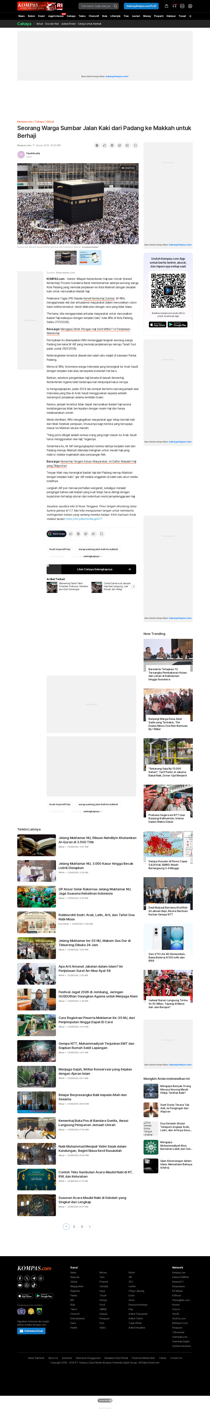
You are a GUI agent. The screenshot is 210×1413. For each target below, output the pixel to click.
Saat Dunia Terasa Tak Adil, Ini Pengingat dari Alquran (174, 1108)
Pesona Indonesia (138, 1304)
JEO (131, 1281)
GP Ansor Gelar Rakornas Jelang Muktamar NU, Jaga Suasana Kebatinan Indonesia (95, 891)
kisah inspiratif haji (59, 549)
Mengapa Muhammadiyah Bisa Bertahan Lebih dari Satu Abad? (176, 1146)
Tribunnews (178, 1332)
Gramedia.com (180, 1336)
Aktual (39, 23)
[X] (27, 1278)
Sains (73, 1323)
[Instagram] (40, 1278)
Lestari (136, 17)
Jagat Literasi (55, 16)
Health (73, 1327)
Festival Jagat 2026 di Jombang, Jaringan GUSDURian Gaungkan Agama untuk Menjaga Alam (98, 994)
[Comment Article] (127, 145)
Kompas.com (25, 121)
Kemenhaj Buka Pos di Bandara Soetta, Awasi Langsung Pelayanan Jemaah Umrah (93, 1123)
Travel (182, 16)
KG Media (177, 1290)
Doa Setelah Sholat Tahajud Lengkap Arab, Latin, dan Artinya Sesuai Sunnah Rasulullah (176, 1127)
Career (162, 1358)
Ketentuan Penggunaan (88, 1358)
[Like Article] (104, 145)
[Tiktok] (34, 1285)
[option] (69, 587)
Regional (75, 1290)
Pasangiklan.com (181, 1300)
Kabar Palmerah (36, 1358)
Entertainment (77, 1318)
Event (41, 16)
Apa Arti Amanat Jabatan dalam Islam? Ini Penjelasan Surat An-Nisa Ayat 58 (91, 968)
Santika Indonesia (181, 1346)
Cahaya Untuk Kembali (89, 23)
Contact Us (176, 1358)
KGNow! (176, 1295)
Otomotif (94, 16)
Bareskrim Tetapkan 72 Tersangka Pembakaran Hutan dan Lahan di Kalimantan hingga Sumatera (167, 674)
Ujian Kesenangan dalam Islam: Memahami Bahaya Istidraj (176, 1164)
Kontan (175, 1304)
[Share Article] (119, 145)
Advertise (67, 1358)
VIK (130, 1277)
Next (89, 1226)
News (21, 16)
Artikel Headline (137, 1327)
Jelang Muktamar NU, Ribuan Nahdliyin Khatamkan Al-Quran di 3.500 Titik (97, 840)
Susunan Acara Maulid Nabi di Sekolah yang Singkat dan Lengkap (92, 1200)
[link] (182, 6)
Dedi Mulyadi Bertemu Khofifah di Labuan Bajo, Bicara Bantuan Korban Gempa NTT (168, 911)
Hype (102, 1290)
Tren (126, 16)
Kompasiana (178, 1286)
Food (102, 1304)
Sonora (176, 1309)
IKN (72, 1300)
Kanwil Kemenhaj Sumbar (99, 298)
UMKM (103, 1309)
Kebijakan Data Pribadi (116, 1358)
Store (132, 1300)
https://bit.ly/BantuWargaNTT (83, 519)
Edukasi (171, 16)
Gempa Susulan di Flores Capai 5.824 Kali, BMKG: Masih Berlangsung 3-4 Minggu (167, 865)
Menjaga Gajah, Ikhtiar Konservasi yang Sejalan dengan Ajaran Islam (95, 1071)
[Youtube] (20, 1285)
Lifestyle (115, 16)
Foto (102, 1323)
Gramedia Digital (180, 1341)
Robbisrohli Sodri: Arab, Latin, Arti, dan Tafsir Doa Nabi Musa (97, 917)
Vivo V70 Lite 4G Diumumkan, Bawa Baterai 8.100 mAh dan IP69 (166, 957)
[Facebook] (20, 1278)
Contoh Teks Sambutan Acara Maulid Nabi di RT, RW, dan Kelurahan (96, 1174)
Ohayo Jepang (136, 1290)
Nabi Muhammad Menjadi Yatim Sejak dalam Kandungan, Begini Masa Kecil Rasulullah (92, 1148)
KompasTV (177, 1281)
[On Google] (97, 145)
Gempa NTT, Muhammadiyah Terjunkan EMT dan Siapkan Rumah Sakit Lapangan (96, 1046)
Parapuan (105, 1318)
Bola (104, 16)
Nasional (74, 1277)
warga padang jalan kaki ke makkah (98, 549)
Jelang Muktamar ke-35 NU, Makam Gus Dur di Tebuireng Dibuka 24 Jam (95, 943)
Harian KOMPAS (180, 1277)
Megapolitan (77, 1286)
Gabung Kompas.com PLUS (141, 6)
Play (131, 1309)
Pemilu (73, 1295)
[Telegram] (34, 1278)
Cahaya (71, 16)
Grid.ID (175, 1313)
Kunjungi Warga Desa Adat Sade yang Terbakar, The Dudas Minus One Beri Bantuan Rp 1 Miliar (168, 724)
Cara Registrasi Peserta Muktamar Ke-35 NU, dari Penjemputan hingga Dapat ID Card (97, 1020)
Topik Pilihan (135, 1323)
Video (103, 1327)
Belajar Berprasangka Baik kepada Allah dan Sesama (93, 1097)
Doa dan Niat (52, 23)
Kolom (31, 16)
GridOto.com (179, 1318)
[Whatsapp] (27, 1285)
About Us (53, 1358)
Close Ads (103, 1400)
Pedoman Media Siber (143, 1358)
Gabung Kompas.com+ (117, 76)
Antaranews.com (65, 272)
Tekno (82, 16)
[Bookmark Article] (135, 145)
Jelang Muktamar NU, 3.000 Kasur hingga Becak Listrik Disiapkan (96, 866)
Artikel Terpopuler (138, 1313)
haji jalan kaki (56, 556)
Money (147, 16)
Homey (103, 1300)
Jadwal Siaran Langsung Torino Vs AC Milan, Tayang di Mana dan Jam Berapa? (168, 1004)
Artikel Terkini (136, 1318)
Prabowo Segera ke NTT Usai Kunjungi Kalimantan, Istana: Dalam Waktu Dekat (166, 818)
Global (73, 1281)
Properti (158, 16)
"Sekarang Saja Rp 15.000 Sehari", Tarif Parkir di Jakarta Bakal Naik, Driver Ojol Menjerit (167, 772)
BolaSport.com (180, 1323)
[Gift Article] (112, 145)
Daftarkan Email (33, 1330)
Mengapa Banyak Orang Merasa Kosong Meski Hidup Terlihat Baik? (175, 1089)
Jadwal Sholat (68, 23)
